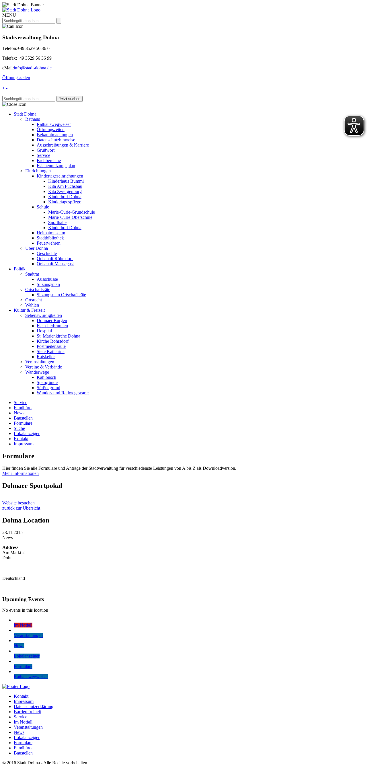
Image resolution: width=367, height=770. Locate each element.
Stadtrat (32, 274)
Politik (20, 268)
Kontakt (21, 438)
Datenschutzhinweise (56, 139)
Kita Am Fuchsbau (65, 186)
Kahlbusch (46, 377)
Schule (43, 206)
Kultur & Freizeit (29, 310)
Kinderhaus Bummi (66, 181)
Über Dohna (36, 248)
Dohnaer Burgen (52, 320)
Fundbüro (23, 407)
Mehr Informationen (20, 473)
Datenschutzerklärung (33, 706)
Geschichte (47, 253)
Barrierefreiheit (27, 711)
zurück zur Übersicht (21, 508)
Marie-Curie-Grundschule (71, 212)
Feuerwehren (48, 243)
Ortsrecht (33, 299)
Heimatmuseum (51, 232)
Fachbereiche (49, 160)
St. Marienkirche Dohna (58, 336)
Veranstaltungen (39, 361)
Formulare (23, 423)
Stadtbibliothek (50, 237)
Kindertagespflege (64, 201)
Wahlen (32, 305)
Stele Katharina (51, 351)
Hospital (44, 330)
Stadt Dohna (25, 114)
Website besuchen (18, 502)
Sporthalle (57, 222)
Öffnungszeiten (16, 77)
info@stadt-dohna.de (33, 67)
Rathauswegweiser (54, 124)
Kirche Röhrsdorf (53, 341)
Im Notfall (23, 722)
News (19, 412)
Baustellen (23, 418)
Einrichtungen (38, 170)
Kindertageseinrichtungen (60, 176)
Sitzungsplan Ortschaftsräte (61, 294)
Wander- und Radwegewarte (63, 392)
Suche (19, 428)
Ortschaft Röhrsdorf (55, 258)
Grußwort (45, 150)
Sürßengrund (48, 387)
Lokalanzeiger (27, 433)
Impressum (24, 443)
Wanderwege (37, 372)
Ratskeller (46, 356)
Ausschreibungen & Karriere (63, 145)
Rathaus (32, 119)
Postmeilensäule (51, 346)
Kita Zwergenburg (65, 191)
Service (43, 155)
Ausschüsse (47, 279)
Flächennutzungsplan (56, 165)
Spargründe (47, 382)
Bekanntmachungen (55, 134)
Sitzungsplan (48, 284)
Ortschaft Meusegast (55, 263)
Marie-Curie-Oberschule (70, 217)
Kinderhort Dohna (64, 196)
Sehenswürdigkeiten (43, 315)
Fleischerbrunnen (52, 325)
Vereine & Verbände (43, 366)
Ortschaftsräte (37, 289)
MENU (9, 15)
